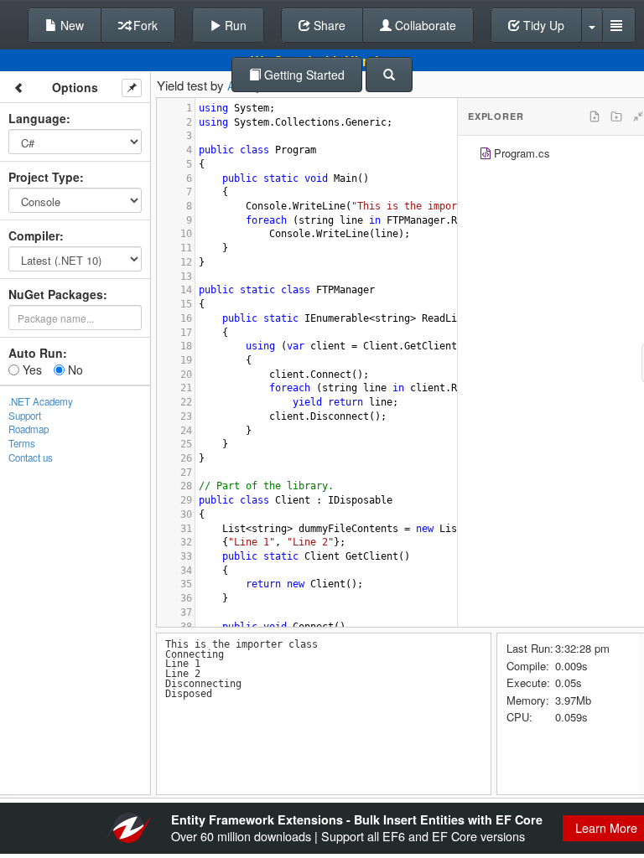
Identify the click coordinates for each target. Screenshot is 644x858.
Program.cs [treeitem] (522, 153)
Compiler (34, 235)
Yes (30, 369)
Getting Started (303, 74)
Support (24, 415)
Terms (21, 443)
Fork (144, 25)
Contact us (30, 457)
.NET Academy (40, 401)
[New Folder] (616, 116)
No (74, 369)
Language (37, 118)
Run (234, 25)
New (70, 25)
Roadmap (28, 429)
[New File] (594, 116)
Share (327, 25)
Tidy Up (542, 25)
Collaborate (424, 25)
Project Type (44, 176)
